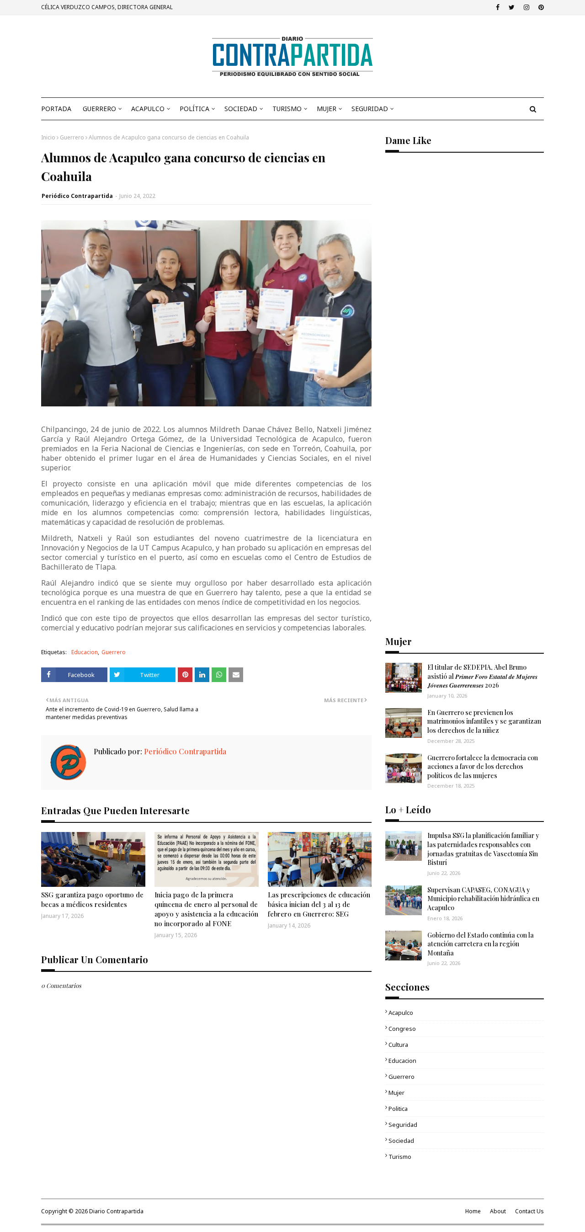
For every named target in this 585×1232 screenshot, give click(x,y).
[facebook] (498, 7)
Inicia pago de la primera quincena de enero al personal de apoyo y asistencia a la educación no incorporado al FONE (206, 909)
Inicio (48, 137)
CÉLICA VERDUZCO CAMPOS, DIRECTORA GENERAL (107, 7)
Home (473, 1211)
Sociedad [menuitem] (240, 108)
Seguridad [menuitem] (369, 108)
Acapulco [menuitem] (148, 108)
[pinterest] (540, 7)
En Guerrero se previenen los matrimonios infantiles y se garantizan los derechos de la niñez (484, 721)
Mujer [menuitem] (326, 108)
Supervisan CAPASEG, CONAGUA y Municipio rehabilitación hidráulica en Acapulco (483, 898)
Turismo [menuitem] (287, 108)
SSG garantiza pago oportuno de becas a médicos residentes (92, 899)
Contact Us (529, 1211)
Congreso (402, 1028)
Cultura (398, 1044)
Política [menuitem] (194, 108)
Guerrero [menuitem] (99, 108)
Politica (398, 1108)
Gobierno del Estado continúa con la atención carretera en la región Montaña (480, 944)
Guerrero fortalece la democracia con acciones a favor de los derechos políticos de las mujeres (482, 766)
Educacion (84, 652)
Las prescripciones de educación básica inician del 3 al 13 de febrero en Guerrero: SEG (319, 904)
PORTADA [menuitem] (56, 108)
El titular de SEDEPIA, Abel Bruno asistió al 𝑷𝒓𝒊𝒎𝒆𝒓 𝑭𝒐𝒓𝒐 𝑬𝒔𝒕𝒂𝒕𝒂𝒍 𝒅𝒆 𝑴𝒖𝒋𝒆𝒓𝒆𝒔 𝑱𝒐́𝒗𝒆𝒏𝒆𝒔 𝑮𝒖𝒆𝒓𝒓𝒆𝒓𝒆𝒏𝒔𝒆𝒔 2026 (482, 676)
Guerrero (72, 137)
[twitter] (511, 7)
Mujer (396, 1092)
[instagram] (526, 7)
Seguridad (402, 1124)
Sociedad (401, 1140)
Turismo (399, 1156)
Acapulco (400, 1012)
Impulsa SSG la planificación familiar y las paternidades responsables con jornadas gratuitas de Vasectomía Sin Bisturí (483, 849)
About (498, 1211)
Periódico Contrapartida (77, 196)
